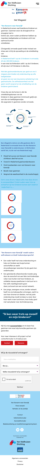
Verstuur (20, 387)
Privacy (20, 461)
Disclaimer (20, 464)
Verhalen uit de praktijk (20, 409)
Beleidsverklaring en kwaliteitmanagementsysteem (20, 424)
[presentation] (16, 379)
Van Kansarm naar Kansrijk (20, 402)
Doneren (21, 343)
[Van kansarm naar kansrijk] (11, 4)
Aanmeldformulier (20, 421)
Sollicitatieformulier (20, 418)
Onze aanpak (20, 406)
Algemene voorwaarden (20, 458)
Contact (7, 343)
